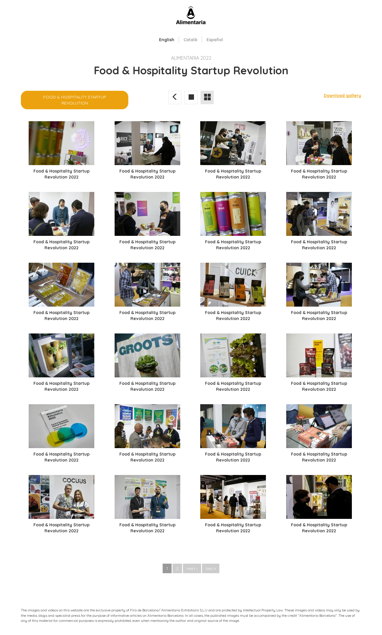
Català (190, 39)
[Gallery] (191, 97)
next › (192, 568)
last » (211, 568)
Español (215, 39)
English (166, 39)
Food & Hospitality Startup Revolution (74, 100)
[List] (207, 97)
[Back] (174, 97)
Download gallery (342, 95)
